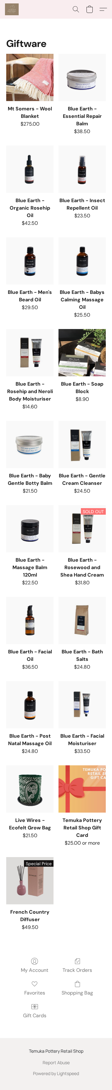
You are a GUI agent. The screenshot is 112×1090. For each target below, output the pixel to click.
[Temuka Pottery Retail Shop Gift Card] (82, 789)
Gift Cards (34, 1015)
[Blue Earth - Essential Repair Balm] (82, 77)
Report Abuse (56, 1062)
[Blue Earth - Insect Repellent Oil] (82, 169)
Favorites (34, 993)
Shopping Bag (77, 993)
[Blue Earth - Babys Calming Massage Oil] (82, 261)
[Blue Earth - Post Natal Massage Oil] (30, 704)
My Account (34, 970)
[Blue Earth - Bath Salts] (82, 620)
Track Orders (77, 970)
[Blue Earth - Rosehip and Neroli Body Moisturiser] (30, 352)
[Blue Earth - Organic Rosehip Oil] (30, 169)
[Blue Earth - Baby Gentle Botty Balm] (30, 444)
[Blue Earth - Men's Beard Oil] (30, 261)
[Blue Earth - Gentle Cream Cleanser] (82, 444)
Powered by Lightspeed (56, 1073)
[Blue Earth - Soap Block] (82, 352)
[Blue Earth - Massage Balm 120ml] (30, 528)
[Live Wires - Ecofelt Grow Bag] (30, 789)
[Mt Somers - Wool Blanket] (30, 77)
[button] (12, 9)
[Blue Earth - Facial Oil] (30, 620)
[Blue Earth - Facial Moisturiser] (82, 704)
